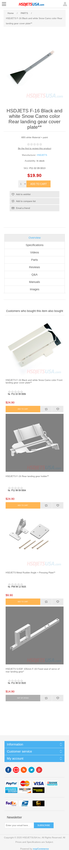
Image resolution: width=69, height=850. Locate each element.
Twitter (31, 770)
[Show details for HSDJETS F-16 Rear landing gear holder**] (35, 443)
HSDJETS (42, 155)
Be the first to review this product (34, 148)
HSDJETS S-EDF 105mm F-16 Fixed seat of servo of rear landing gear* (33, 670)
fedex (11, 803)
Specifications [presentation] (34, 245)
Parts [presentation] (34, 259)
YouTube (16, 770)
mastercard (25, 783)
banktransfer (52, 783)
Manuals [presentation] (34, 282)
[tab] (34, 238)
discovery (25, 790)
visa (39, 783)
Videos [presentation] (34, 252)
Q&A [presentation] (34, 274)
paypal (11, 783)
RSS (24, 770)
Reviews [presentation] (34, 267)
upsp (25, 803)
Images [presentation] (34, 289)
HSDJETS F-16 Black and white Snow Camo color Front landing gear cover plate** (34, 381)
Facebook (8, 770)
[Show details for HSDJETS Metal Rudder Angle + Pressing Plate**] (35, 539)
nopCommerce (41, 848)
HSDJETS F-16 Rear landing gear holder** (27, 476)
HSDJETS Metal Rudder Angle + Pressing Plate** (30, 572)
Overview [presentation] (35, 237)
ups (39, 803)
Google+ (39, 770)
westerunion (39, 790)
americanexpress (11, 790)
